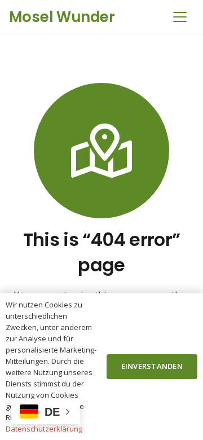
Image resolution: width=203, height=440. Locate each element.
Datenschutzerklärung (44, 429)
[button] (180, 17)
